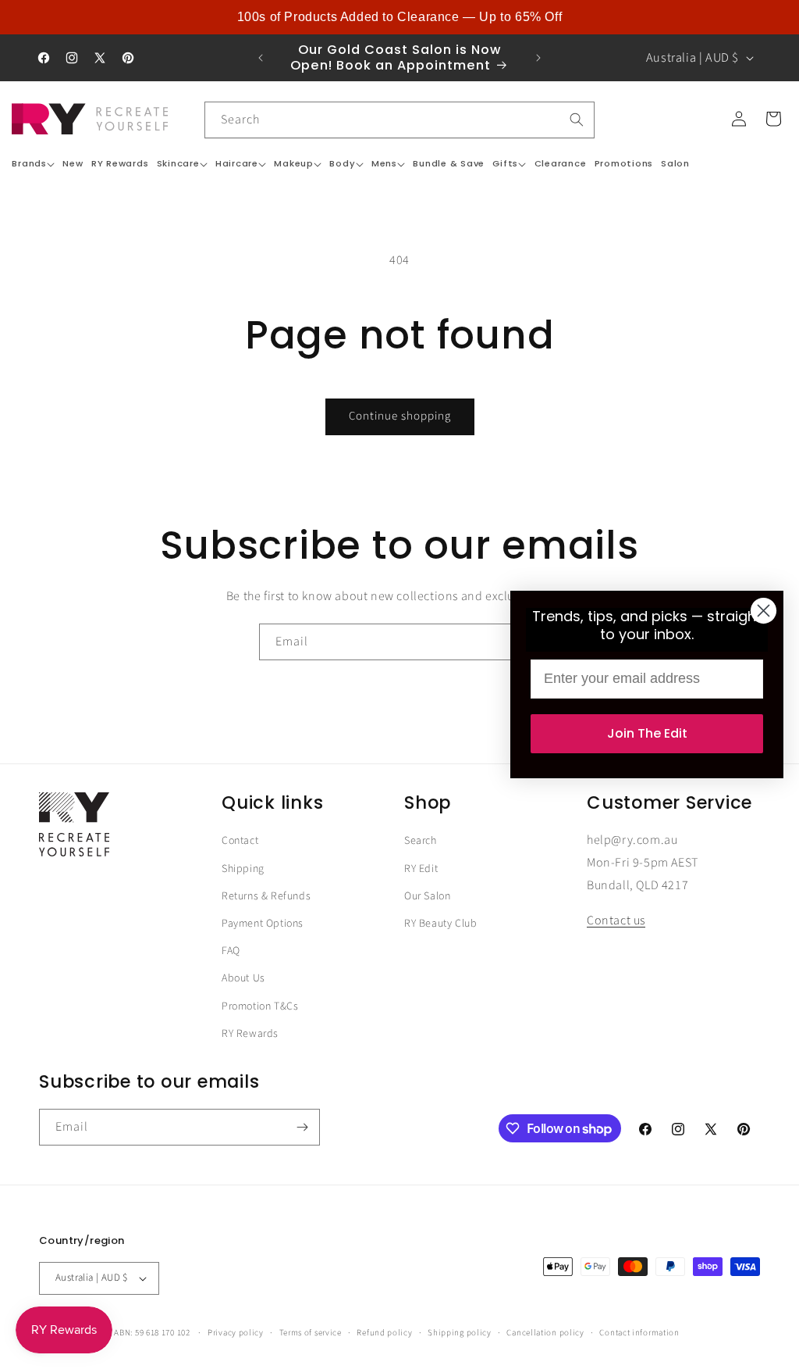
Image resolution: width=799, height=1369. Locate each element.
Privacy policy (236, 1333)
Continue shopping (400, 416)
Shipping (243, 869)
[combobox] (399, 120)
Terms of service (310, 1333)
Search (420, 841)
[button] (33, 163)
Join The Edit (647, 733)
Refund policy (384, 1333)
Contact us (616, 920)
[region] (399, 17)
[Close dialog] (763, 610)
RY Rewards (250, 1034)
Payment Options (263, 923)
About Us (243, 978)
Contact (240, 841)
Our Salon (427, 896)
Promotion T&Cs (260, 1006)
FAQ (231, 951)
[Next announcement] (538, 58)
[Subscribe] (302, 1127)
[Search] (576, 119)
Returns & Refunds (266, 896)
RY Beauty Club (440, 923)
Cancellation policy (545, 1333)
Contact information (639, 1333)
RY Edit (421, 869)
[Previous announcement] (260, 58)
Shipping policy (460, 1333)
